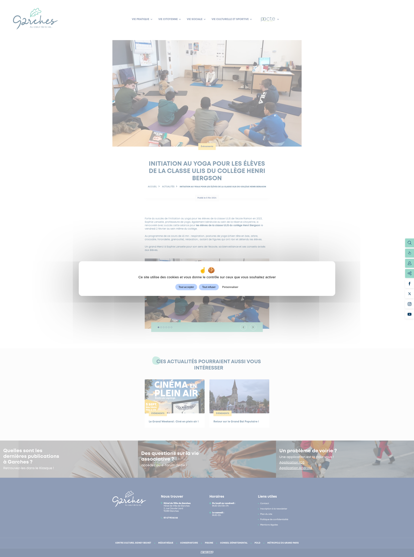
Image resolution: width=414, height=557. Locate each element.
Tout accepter (186, 287)
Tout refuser (209, 287)
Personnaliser (230, 287)
